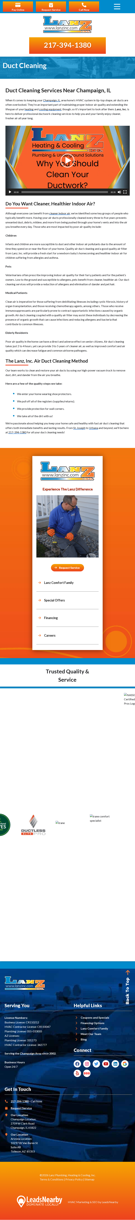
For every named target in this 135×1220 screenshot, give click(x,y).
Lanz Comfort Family (94, 1028)
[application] (67, 161)
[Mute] (119, 192)
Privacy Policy (74, 1179)
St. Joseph (79, 427)
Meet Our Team (91, 1034)
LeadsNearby (110, 1202)
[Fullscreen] (125, 192)
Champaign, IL (51, 100)
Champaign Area (30, 1053)
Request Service (21, 1108)
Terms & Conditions (51, 1179)
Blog (84, 1039)
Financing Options (92, 1023)
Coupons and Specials (95, 1017)
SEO (95, 1202)
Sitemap (89, 1179)
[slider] (64, 192)
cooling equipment (50, 109)
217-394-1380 (17, 432)
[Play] (10, 192)
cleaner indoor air (59, 213)
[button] (67, 161)
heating (29, 109)
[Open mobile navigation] (117, 6)
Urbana (93, 427)
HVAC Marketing (78, 1202)
